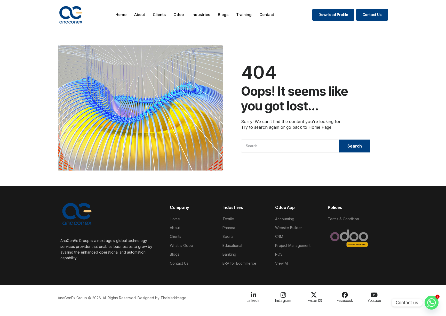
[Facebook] (345, 295)
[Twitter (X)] (314, 295)
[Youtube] (374, 295)
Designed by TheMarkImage (162, 298)
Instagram (283, 300)
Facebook (345, 300)
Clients (159, 14)
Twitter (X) (314, 300)
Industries (201, 14)
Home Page (319, 127)
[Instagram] (283, 295)
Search (354, 146)
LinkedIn (253, 300)
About (139, 14)
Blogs (223, 14)
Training (244, 14)
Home (120, 14)
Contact (266, 14)
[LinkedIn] (254, 295)
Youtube (374, 300)
